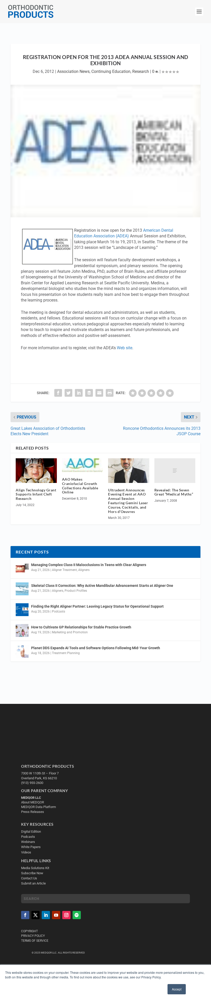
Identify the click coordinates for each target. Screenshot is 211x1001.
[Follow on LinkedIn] (46, 915)
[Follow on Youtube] (56, 915)
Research (140, 71)
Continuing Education (110, 71)
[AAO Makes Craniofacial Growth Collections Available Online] (82, 465)
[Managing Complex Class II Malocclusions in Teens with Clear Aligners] (22, 568)
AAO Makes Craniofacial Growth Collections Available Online (80, 485)
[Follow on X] (35, 915)
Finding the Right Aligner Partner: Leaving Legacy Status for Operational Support (97, 606)
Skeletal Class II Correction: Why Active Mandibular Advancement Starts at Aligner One (102, 586)
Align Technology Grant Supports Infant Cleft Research (36, 494)
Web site (124, 347)
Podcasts (58, 611)
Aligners (84, 570)
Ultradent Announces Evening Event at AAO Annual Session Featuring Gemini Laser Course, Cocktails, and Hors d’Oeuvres (128, 501)
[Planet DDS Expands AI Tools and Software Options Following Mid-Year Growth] (22, 651)
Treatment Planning (66, 653)
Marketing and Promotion (70, 632)
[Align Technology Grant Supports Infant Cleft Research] (36, 470)
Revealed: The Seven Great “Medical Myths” (173, 492)
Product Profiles (76, 590)
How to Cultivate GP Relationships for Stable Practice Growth (81, 627)
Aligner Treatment (64, 570)
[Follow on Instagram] (66, 915)
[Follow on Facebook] (25, 915)
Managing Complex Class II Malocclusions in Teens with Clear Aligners (88, 565)
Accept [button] (176, 989)
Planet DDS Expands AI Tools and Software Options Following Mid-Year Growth (95, 648)
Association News (73, 71)
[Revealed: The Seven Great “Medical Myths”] (175, 470)
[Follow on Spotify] (77, 915)
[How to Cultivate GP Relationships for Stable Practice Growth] (22, 630)
